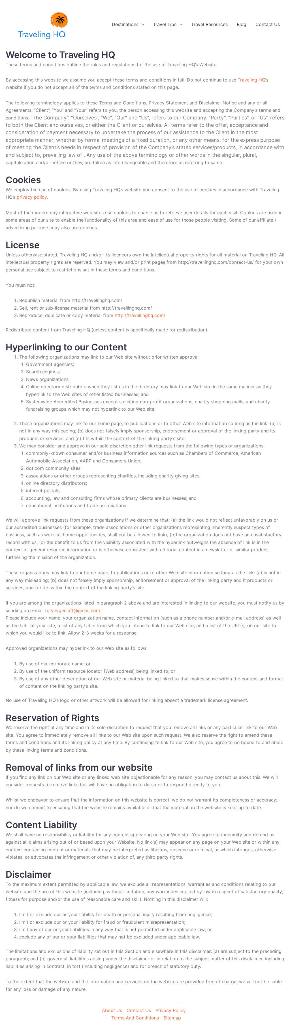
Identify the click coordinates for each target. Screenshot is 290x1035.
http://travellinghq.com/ (140, 315)
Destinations (125, 24)
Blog (241, 24)
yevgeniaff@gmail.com (75, 610)
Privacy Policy (170, 1010)
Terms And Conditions (135, 1018)
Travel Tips (164, 24)
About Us (112, 1010)
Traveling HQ (251, 80)
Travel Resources (209, 24)
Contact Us (267, 24)
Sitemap (172, 1018)
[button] (141, 24)
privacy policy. (31, 197)
